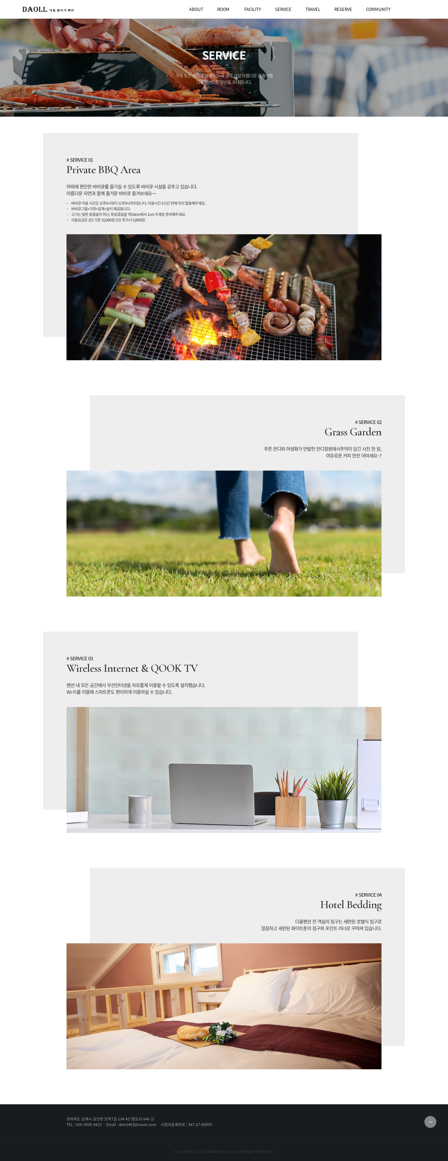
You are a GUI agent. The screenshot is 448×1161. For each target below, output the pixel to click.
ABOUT (196, 9)
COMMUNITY (378, 9)
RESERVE (343, 9)
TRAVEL (312, 9)
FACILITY (252, 9)
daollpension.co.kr (223, 1151)
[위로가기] (430, 1122)
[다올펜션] (48, 9)
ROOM (223, 9)
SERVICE (283, 9)
